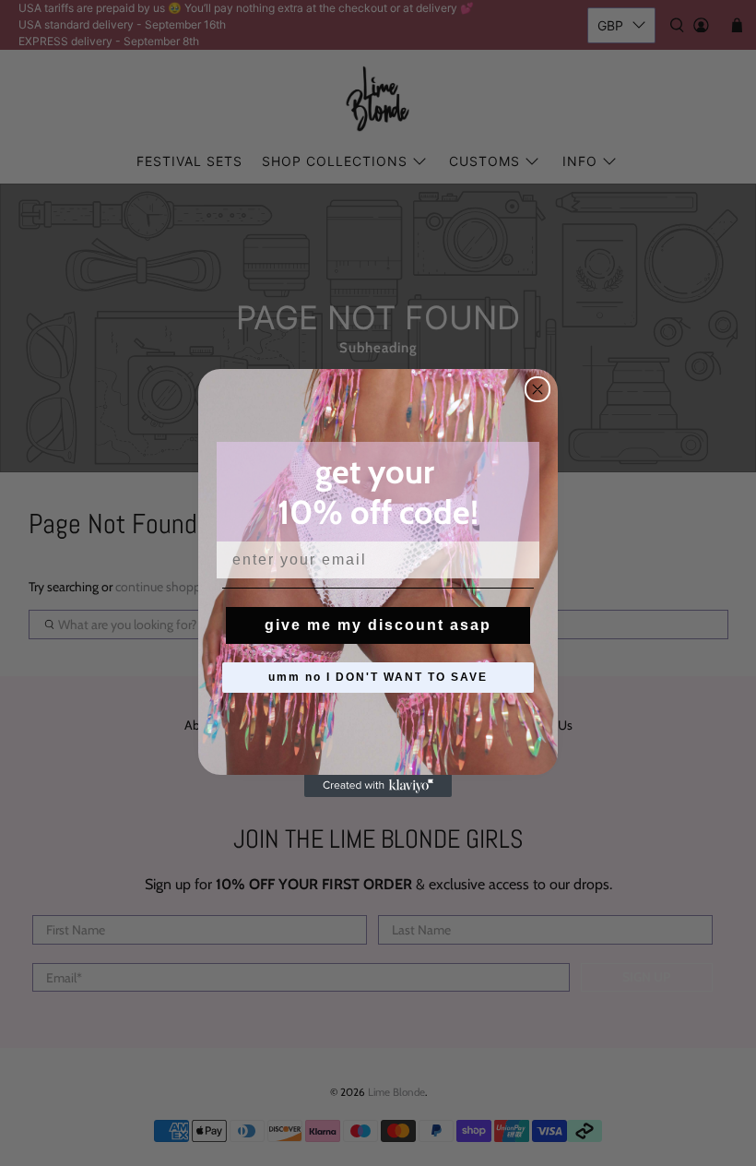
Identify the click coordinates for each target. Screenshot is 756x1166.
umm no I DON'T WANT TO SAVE (378, 677)
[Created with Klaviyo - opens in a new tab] (378, 786)
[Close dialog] (537, 389)
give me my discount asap (378, 625)
